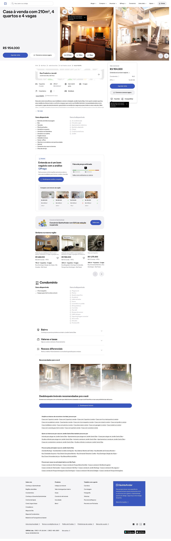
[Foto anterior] (38, 243)
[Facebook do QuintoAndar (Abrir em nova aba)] (134, 524)
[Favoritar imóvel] (70, 11)
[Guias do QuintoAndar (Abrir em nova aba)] (141, 524)
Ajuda (151, 3)
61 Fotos (69, 55)
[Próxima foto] (56, 243)
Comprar (102, 3)
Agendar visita (15, 55)
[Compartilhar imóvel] (64, 11)
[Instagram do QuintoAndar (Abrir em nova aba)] (137, 524)
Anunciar (112, 3)
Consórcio (132, 3)
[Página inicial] (5, 3)
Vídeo (80, 55)
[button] (69, 331)
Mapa (91, 55)
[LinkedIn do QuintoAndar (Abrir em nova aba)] (144, 524)
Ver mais (40, 111)
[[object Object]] (84, 17)
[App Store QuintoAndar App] (140, 532)
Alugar (93, 3)
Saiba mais (96, 222)
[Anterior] (160, 55)
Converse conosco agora (44, 55)
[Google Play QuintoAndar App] (129, 532)
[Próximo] (166, 55)
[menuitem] (93, 3)
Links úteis (141, 3)
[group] (47, 252)
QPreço (122, 3)
